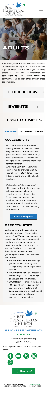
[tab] (10, 132)
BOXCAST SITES (35, 386)
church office (28, 248)
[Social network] (10, 362)
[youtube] (18, 356)
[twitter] (26, 356)
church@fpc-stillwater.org (23, 338)
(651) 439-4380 (23, 341)
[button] (23, 92)
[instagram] (34, 356)
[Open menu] (41, 9)
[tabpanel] (23, 218)
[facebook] (10, 356)
